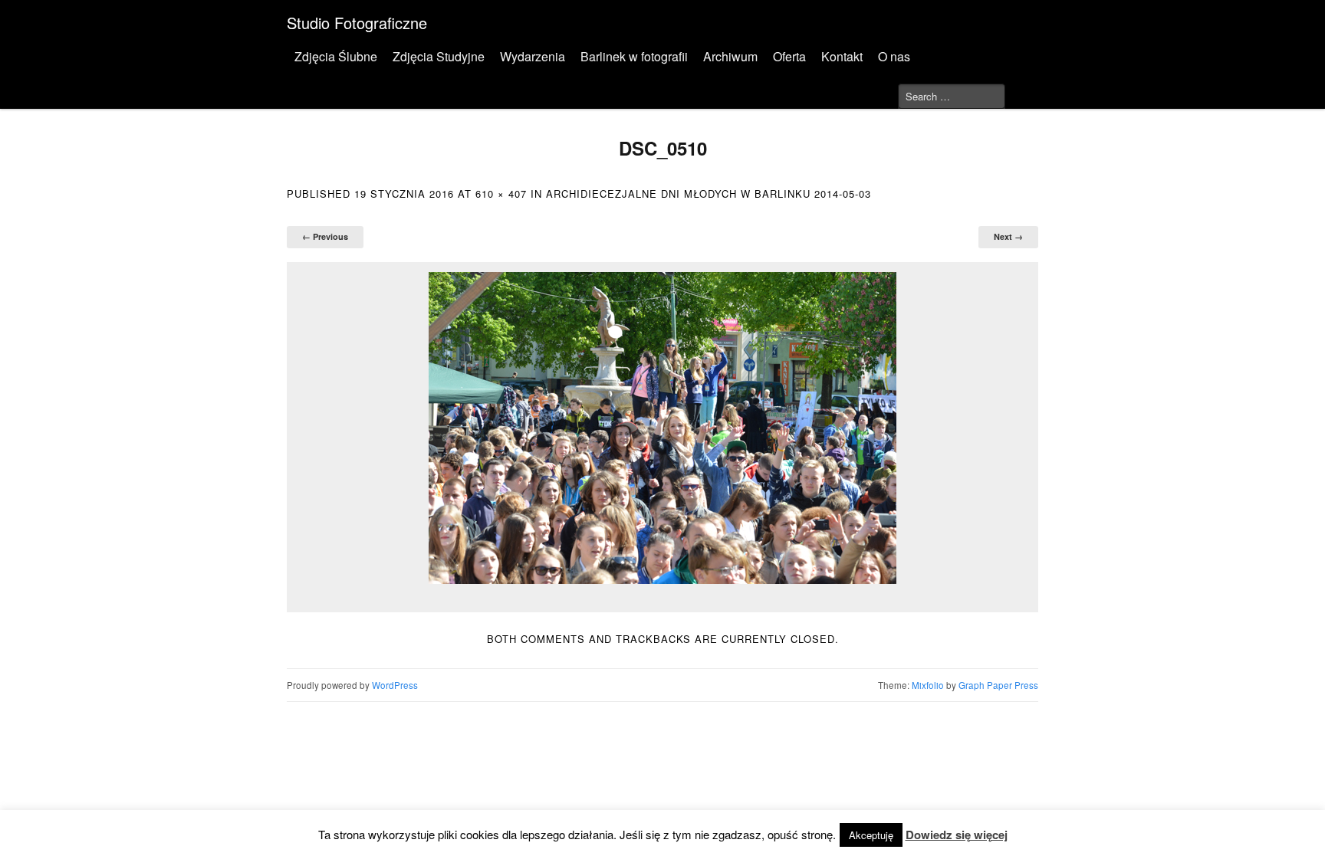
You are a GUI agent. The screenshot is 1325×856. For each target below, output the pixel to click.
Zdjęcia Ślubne (335, 56)
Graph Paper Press (998, 685)
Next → (1008, 236)
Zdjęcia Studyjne (439, 56)
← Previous (325, 236)
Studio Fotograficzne (357, 22)
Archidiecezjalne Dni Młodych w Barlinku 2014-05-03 (708, 193)
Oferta (789, 56)
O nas (894, 56)
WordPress (395, 685)
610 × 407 (501, 193)
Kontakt (842, 56)
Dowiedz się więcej (957, 834)
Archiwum (730, 56)
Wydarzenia (532, 56)
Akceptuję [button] (871, 835)
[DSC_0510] (662, 428)
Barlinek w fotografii (634, 56)
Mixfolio (928, 685)
